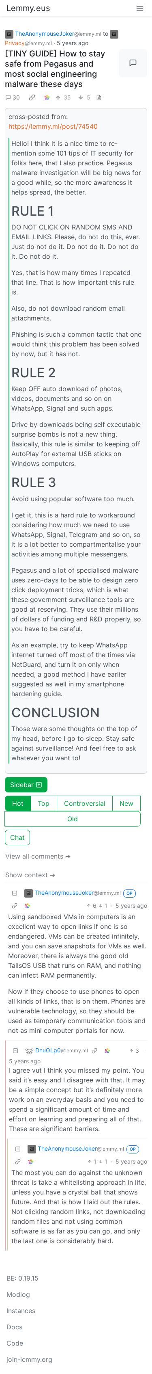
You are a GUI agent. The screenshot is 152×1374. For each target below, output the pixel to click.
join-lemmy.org (29, 1359)
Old (72, 819)
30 (16, 97)
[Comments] (133, 63)
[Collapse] (14, 893)
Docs (14, 1327)
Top (43, 803)
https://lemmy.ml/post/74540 (53, 126)
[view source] (98, 97)
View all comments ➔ (38, 856)
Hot (18, 803)
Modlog (18, 1294)
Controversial (84, 803)
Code (14, 1343)
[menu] (140, 8)
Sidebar (22, 785)
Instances (20, 1311)
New (126, 803)
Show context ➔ (30, 875)
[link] (32, 97)
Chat (17, 837)
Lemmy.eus (28, 8)
